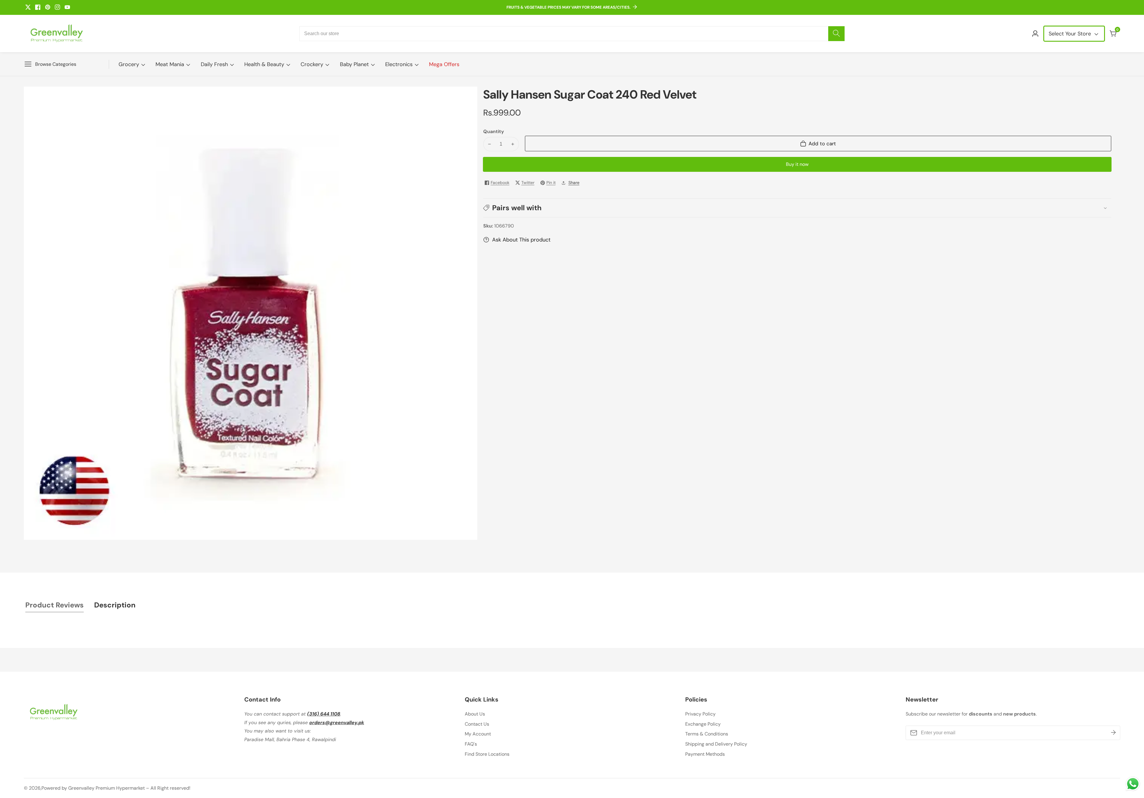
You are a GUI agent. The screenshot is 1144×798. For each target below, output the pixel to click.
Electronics (399, 64)
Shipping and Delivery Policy (716, 744)
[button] (797, 208)
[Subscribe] (1113, 732)
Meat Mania (170, 64)
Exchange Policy (703, 724)
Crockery (312, 64)
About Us (475, 714)
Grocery (129, 64)
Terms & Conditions (706, 734)
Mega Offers (444, 64)
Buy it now (797, 164)
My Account (478, 734)
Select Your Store (1070, 33)
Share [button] (573, 182)
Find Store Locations (487, 754)
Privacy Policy (700, 714)
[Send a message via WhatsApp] (1133, 784)
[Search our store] (836, 33)
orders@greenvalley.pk (336, 722)
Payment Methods (705, 754)
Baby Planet (354, 64)
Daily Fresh (214, 64)
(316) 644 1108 (323, 714)
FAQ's (471, 744)
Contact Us (477, 724)
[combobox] (572, 33)
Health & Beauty (264, 64)
